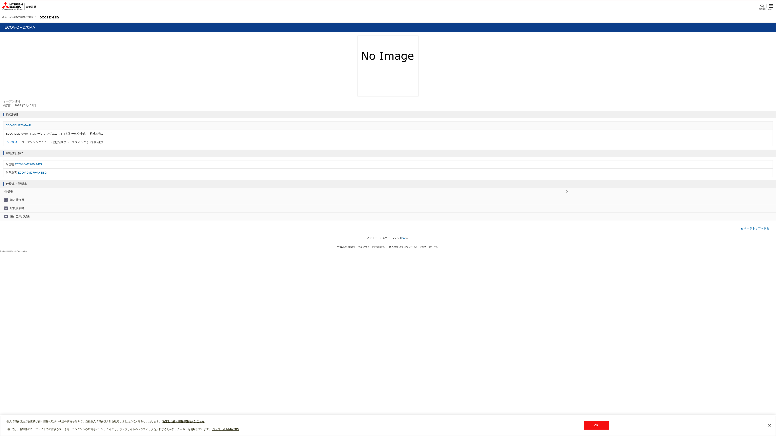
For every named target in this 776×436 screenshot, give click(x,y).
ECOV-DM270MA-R (18, 125)
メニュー (771, 5)
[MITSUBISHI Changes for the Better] (18, 6)
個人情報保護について (401, 246)
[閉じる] (769, 425)
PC (403, 238)
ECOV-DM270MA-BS (28, 164)
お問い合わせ (427, 246)
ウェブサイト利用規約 (370, 246)
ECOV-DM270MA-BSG (32, 172)
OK (596, 425)
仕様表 (8, 191)
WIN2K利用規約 (346, 246)
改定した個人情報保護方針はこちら (183, 421)
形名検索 (762, 5)
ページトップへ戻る (756, 228)
